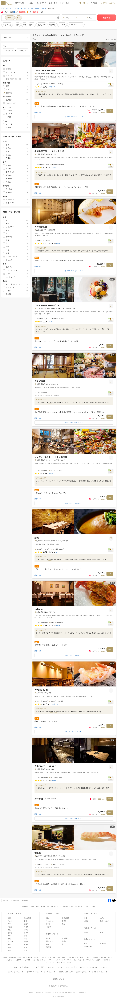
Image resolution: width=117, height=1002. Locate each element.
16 (113, 827)
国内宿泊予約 (20, 3)
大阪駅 (86, 921)
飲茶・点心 (35, 960)
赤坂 (9, 930)
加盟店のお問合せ (58, 979)
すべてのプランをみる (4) (73, 116)
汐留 (25, 939)
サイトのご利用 (90, 906)
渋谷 (9, 936)
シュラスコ (57, 960)
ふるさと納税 (64, 3)
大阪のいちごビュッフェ (83, 972)
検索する (106, 17)
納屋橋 (64, 941)
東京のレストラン (14, 914)
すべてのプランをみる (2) (73, 422)
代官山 (26, 942)
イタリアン (43, 957)
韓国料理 (105, 960)
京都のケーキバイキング (65, 967)
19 (113, 740)
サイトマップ (79, 906)
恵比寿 (10, 933)
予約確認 (94, 3)
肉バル (44, 960)
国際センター (50, 941)
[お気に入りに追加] (111, 71)
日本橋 (26, 930)
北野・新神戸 (88, 946)
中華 (63, 957)
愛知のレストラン (52, 934)
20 (113, 512)
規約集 (24, 906)
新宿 (25, 921)
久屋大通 (48, 947)
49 (113, 44)
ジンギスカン (68, 960)
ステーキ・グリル (106, 957)
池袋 (9, 939)
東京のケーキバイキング (31, 967)
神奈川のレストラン (53, 914)
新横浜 (64, 921)
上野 (9, 948)
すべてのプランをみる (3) (73, 655)
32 (113, 201)
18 (113, 583)
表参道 (26, 933)
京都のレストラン (90, 928)
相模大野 (48, 927)
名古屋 (48, 938)
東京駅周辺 (27, 918)
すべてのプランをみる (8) (73, 271)
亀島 (47, 944)
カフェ (50, 960)
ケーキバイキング (15, 967)
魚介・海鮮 (77, 960)
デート (69, 962)
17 (113, 355)
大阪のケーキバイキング (48, 967)
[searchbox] (30, 17)
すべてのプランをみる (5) (73, 818)
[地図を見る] (110, 85)
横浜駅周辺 (65, 918)
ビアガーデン (50, 962)
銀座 (9, 918)
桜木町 (48, 924)
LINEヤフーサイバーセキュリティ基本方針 (43, 906)
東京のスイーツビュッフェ (98, 967)
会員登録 (104, 3)
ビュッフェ (70, 957)
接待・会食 (22, 957)
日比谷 (10, 927)
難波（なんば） (105, 921)
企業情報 (5, 900)
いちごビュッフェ (51, 972)
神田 (9, 945)
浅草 (25, 950)
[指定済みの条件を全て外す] (58, 17)
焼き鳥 (98, 960)
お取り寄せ (53, 3)
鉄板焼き (95, 957)
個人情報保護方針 (65, 906)
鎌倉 (63, 924)
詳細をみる (38, 112)
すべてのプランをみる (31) (73, 731)
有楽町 (26, 924)
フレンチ (52, 957)
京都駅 (86, 932)
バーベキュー (60, 962)
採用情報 (25, 900)
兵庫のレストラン (90, 939)
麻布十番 (10, 942)
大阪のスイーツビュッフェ (16, 972)
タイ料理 (9, 960)
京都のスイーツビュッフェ (35, 972)
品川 (9, 950)
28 (113, 279)
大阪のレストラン (90, 914)
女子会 (5, 957)
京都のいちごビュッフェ (101, 972)
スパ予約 (31, 3)
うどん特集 (26, 960)
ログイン (112, 3)
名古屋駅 (65, 938)
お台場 (26, 945)
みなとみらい (50, 921)
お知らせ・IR (15, 900)
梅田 (85, 918)
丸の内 (10, 921)
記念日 (36, 957)
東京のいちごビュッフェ (66, 972)
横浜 (47, 918)
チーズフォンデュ (88, 960)
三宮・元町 (103, 943)
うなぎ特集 (17, 960)
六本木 (10, 924)
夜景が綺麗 (12, 957)
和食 (58, 957)
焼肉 (81, 957)
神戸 (85, 943)
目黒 (25, 948)
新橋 (25, 936)
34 (113, 431)
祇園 (101, 932)
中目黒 (26, 927)
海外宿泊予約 (41, 3)
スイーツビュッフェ (82, 967)
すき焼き (88, 957)
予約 (110, 111)
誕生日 (30, 957)
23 (113, 125)
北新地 (102, 918)
